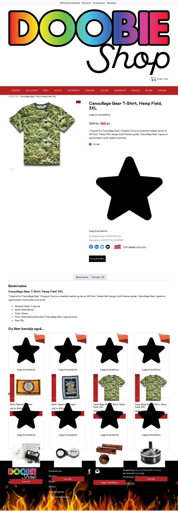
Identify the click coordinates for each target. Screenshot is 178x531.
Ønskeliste (111, 3)
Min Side (53, 476)
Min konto (86, 3)
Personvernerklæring (59, 497)
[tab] (82, 277)
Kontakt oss (128, 483)
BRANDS (136, 90)
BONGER (16, 90)
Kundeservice (99, 3)
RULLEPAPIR (32, 90)
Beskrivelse (82, 277)
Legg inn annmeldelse (99, 114)
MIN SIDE (162, 90)
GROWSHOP (120, 90)
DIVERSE (105, 90)
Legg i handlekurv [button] (109, 482)
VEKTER (58, 90)
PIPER (46, 90)
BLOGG (148, 90)
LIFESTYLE (13, 96)
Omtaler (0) (98, 277)
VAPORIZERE (73, 90)
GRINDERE (90, 90)
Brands (52, 486)
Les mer (26, 481)
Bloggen (52, 481)
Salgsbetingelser (56, 491)
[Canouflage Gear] (97, 266)
